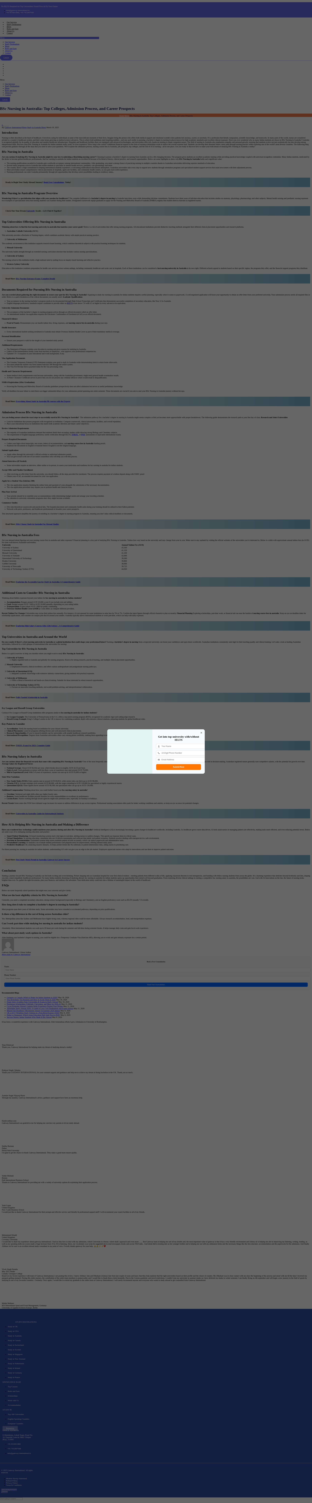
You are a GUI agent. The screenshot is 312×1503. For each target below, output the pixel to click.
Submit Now (178, 767)
